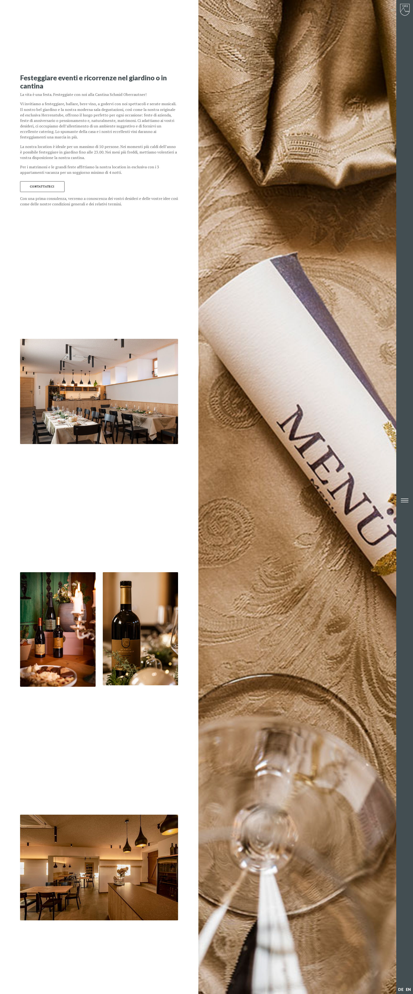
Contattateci (42, 186)
